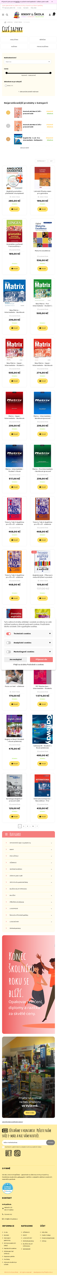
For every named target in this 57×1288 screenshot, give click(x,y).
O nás (19, 8)
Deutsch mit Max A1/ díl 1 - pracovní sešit (32, 112)
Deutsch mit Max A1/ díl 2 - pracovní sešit (32, 125)
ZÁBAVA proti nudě (16, 876)
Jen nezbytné (16, 659)
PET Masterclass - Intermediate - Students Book (42, 688)
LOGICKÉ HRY (14, 922)
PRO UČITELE (14, 856)
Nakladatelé (26, 1249)
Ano (10, 85)
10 (33, 826)
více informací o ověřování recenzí (12, 1122)
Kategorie (15, 834)
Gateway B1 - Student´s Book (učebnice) (42, 746)
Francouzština (42, 46)
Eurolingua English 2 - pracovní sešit (14, 799)
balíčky (17, 2)
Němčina (43, 39)
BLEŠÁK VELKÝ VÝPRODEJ (18, 889)
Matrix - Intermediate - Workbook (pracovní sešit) (42, 418)
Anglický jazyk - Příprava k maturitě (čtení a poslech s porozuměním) (42, 577)
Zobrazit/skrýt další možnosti (29, 91)
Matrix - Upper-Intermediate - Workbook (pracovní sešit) (14, 418)
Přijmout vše (41, 659)
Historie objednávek (48, 1238)
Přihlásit (50, 1142)
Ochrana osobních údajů (10, 1244)
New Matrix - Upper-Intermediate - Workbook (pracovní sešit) (42, 365)
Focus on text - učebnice (14, 686)
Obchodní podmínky (7, 1239)
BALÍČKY (12, 895)
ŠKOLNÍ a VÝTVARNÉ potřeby (19, 915)
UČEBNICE (13, 863)
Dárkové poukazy (15, 928)
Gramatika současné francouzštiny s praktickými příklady (15, 246)
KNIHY (12, 849)
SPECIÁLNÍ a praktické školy (19, 882)
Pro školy (7, 1259)
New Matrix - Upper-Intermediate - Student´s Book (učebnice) (14, 365)
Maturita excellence (42, 250)
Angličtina (14, 39)
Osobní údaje (46, 1235)
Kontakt (26, 8)
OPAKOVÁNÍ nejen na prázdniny (20, 843)
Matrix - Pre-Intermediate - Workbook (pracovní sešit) (43, 471)
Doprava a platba (9, 1256)
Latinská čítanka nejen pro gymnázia (42, 192)
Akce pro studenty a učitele (10, 1263)
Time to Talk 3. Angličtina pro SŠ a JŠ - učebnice (14, 523)
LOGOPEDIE (14, 908)
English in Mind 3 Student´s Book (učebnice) (14, 740)
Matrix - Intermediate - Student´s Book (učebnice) (14, 471)
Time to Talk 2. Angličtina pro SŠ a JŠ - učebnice (14, 576)
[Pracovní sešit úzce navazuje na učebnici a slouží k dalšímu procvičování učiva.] (17, 126)
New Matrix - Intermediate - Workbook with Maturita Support (14, 312)
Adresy (44, 1241)
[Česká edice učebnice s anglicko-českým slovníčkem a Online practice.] (17, 139)
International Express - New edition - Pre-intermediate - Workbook (42, 800)
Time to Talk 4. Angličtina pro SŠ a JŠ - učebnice (42, 523)
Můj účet (33, 8)
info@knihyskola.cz (11, 1219)
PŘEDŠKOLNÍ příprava (17, 902)
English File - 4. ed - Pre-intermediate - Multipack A (32, 139)
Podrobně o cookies (10, 1248)
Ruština (14, 46)
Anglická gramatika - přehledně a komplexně (14, 192)
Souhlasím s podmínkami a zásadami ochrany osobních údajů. (23, 1147)
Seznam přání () (9, 8)
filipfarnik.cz (48, 1272)
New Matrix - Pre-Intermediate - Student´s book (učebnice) (42, 305)
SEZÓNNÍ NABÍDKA (16, 869)
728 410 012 (8, 1214)
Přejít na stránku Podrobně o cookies (28, 664)
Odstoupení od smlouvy (8, 1252)
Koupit (15, 209)
